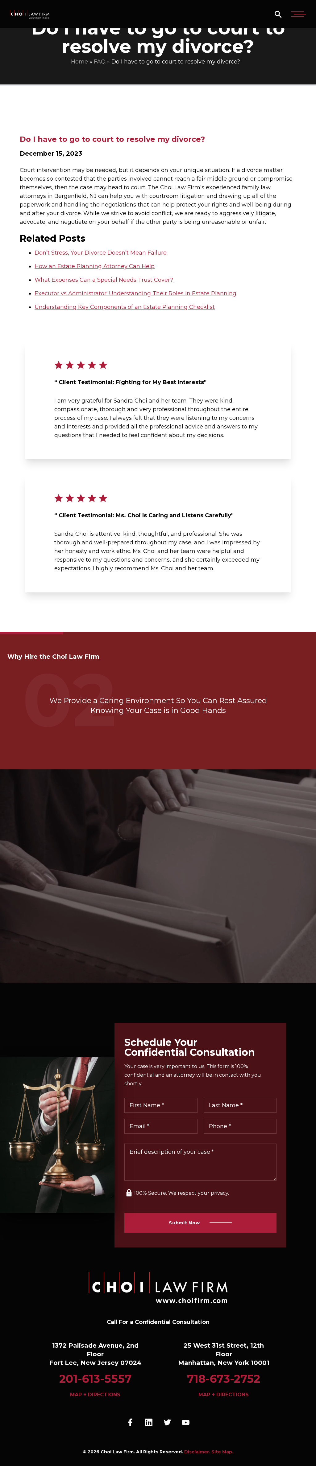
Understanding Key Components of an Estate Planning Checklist (125, 307)
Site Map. (222, 1452)
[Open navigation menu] (298, 14)
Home (79, 61)
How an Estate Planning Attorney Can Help (95, 266)
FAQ (100, 61)
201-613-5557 (95, 1379)
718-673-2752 (223, 1379)
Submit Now (184, 1223)
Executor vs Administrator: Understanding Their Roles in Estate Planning (135, 293)
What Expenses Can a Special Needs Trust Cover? (104, 279)
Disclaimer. (197, 1452)
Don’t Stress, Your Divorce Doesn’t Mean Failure (101, 252)
